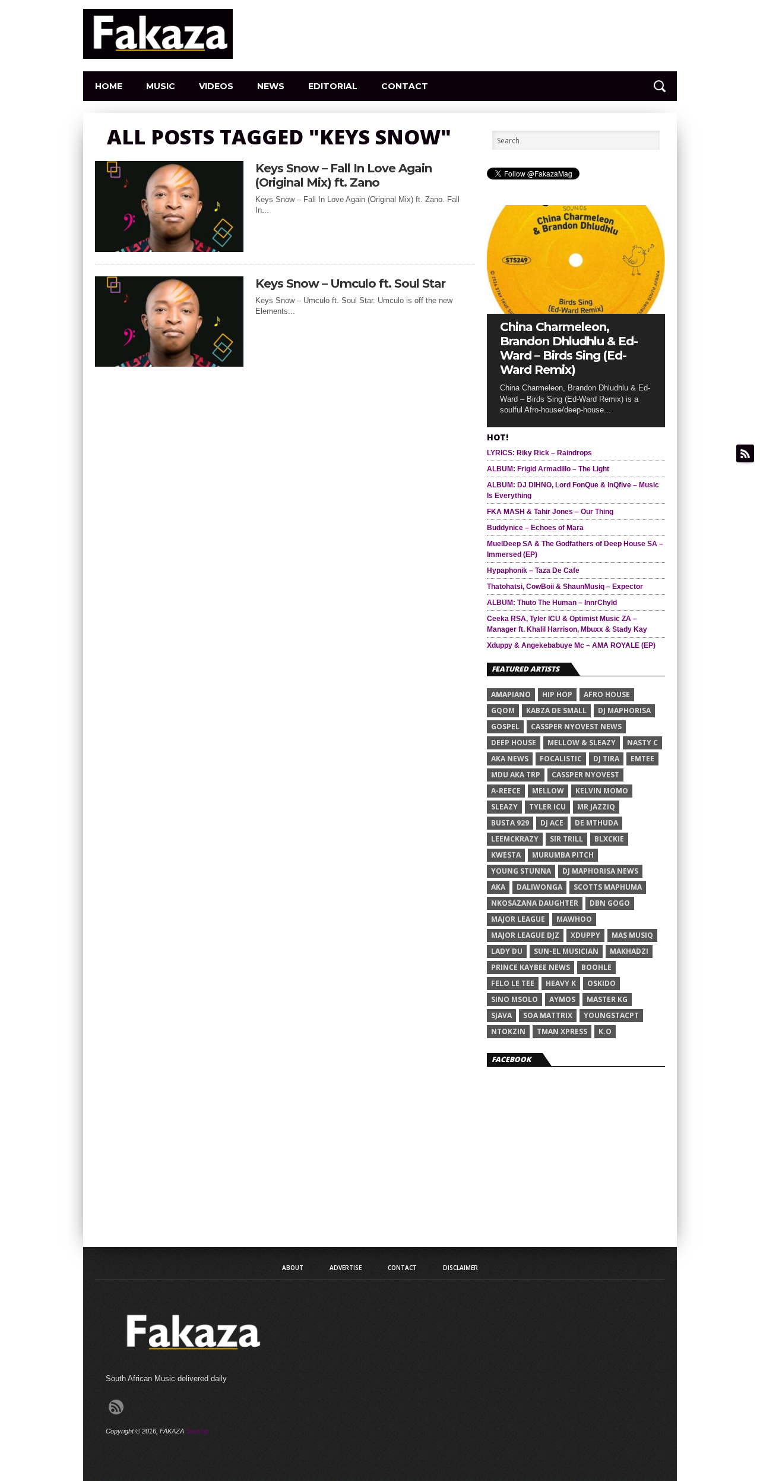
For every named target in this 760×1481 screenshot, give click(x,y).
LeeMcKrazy (515, 839)
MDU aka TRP (515, 775)
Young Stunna (521, 871)
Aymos (562, 999)
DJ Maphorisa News (600, 871)
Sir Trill (566, 839)
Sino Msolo (514, 999)
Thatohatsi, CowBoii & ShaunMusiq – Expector (565, 586)
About (292, 1268)
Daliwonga (539, 887)
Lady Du (506, 951)
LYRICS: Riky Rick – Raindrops (539, 453)
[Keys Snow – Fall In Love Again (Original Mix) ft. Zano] (169, 249)
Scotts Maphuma (608, 887)
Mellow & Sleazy (581, 743)
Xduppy (585, 935)
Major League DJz (525, 935)
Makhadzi (629, 951)
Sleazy (504, 807)
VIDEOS (216, 86)
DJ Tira (606, 759)
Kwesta (506, 855)
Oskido (601, 983)
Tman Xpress (562, 1031)
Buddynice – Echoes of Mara (535, 528)
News (270, 86)
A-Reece (506, 791)
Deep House (513, 743)
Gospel (505, 726)
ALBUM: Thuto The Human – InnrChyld (552, 602)
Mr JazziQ (596, 807)
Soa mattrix (547, 1015)
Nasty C (642, 743)
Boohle (596, 967)
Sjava (501, 1015)
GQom (503, 710)
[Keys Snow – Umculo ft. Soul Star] (169, 363)
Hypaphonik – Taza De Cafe (533, 570)
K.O (605, 1031)
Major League (518, 919)
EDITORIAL (332, 86)
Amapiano (511, 694)
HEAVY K (561, 983)
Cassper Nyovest (585, 775)
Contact (404, 86)
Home (108, 86)
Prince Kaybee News (530, 967)
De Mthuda (596, 823)
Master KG (607, 999)
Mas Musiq (632, 935)
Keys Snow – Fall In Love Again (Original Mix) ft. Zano (343, 175)
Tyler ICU (547, 807)
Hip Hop (557, 694)
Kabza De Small (556, 710)
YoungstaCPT (611, 1015)
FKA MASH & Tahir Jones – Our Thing (550, 512)
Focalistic (561, 759)
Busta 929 (510, 823)
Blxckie (609, 839)
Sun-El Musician (566, 951)
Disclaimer (460, 1268)
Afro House (607, 694)
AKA (498, 887)
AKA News (509, 759)
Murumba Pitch (563, 855)
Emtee (642, 759)
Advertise (346, 1268)
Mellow (548, 791)
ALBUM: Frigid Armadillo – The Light (548, 469)
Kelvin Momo (601, 791)
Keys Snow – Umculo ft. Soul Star (350, 283)
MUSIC (160, 86)
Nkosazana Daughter (534, 903)
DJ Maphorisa (624, 710)
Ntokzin (508, 1031)
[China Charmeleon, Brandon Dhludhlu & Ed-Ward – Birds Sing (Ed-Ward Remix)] (576, 310)
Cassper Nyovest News (576, 726)
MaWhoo (574, 919)
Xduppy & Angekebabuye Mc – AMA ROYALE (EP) (571, 645)
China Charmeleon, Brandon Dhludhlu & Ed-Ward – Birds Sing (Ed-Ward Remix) (569, 348)
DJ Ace (551, 823)
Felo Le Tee (512, 983)
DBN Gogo (610, 903)
